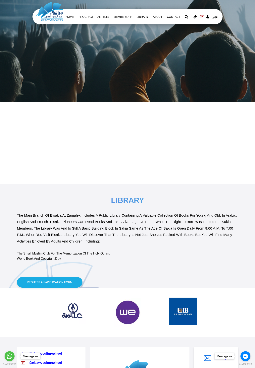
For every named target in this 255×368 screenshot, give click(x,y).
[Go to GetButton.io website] (9, 364)
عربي (215, 16)
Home (70, 16)
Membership (123, 16)
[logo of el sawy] (49, 11)
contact (173, 16)
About (157, 16)
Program (85, 16)
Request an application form (50, 282)
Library (142, 16)
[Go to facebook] (245, 356)
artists (103, 16)
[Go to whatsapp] (10, 356)
